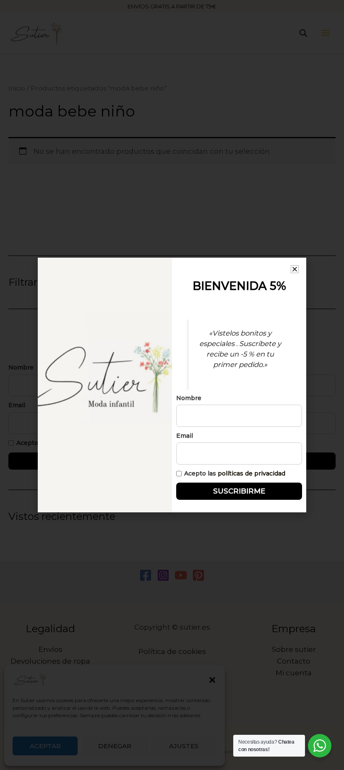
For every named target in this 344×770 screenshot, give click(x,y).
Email (184, 435)
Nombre (188, 398)
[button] (295, 269)
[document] (172, 385)
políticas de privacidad (251, 473)
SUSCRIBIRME (239, 491)
